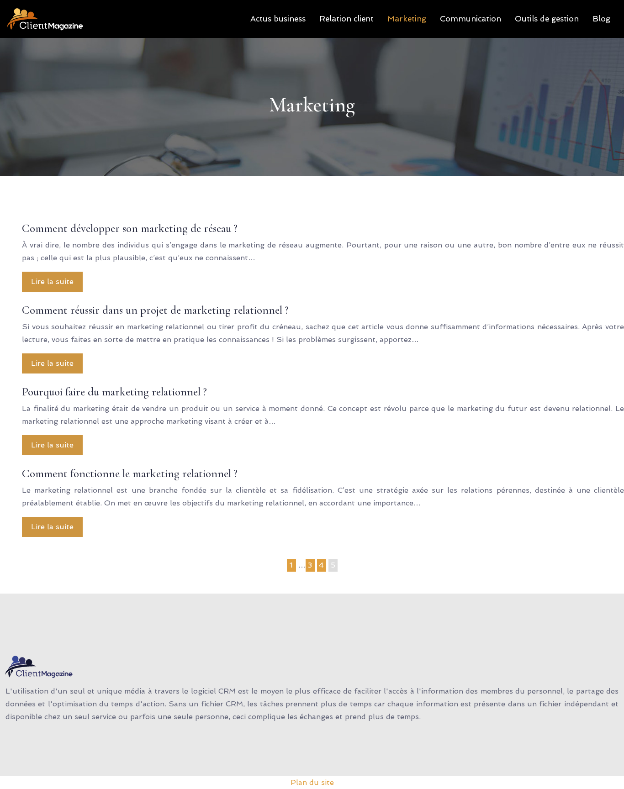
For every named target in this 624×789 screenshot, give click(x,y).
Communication (470, 18)
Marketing (406, 18)
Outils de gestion (547, 18)
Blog (601, 18)
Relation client (346, 18)
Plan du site (312, 782)
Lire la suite (52, 281)
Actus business (278, 18)
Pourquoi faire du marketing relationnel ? (114, 392)
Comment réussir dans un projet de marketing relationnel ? (155, 310)
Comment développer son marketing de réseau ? (130, 228)
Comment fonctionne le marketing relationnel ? (130, 473)
